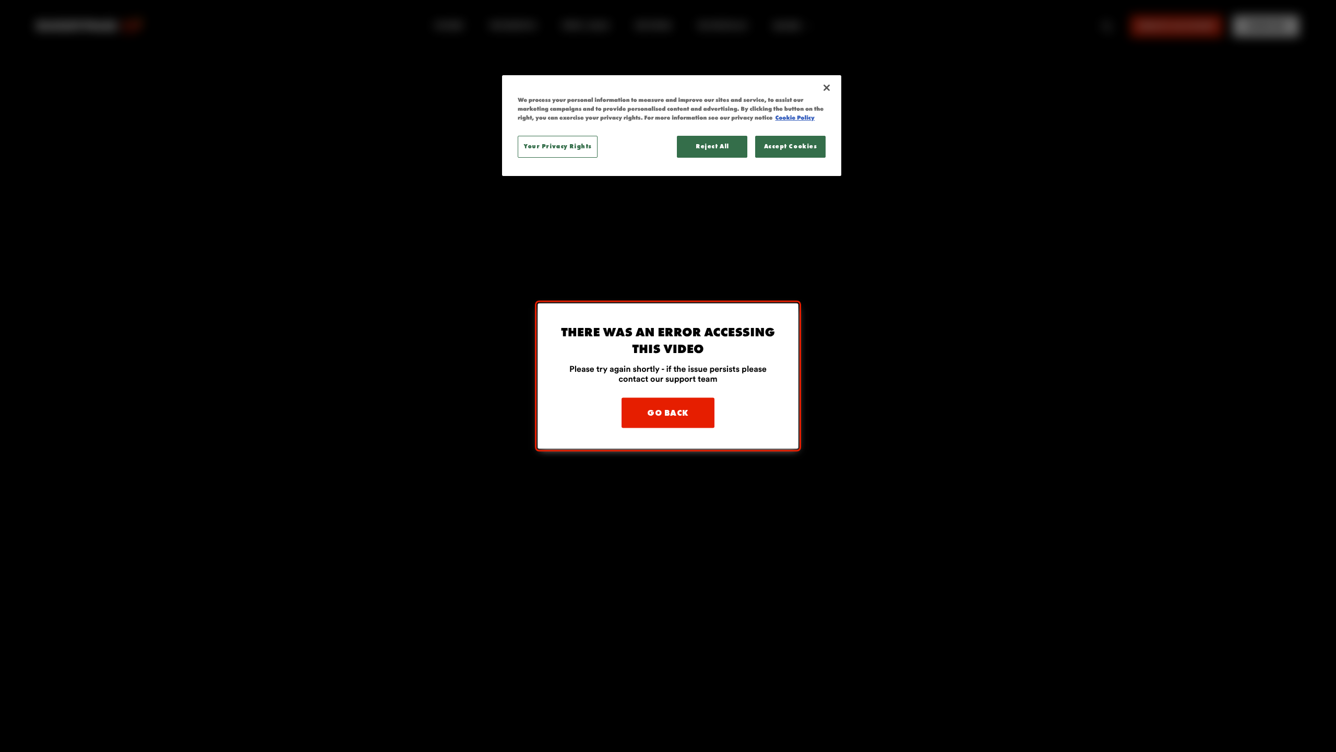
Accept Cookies (790, 146)
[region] (671, 125)
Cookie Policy (794, 118)
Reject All (712, 146)
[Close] (826, 87)
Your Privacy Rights (557, 146)
